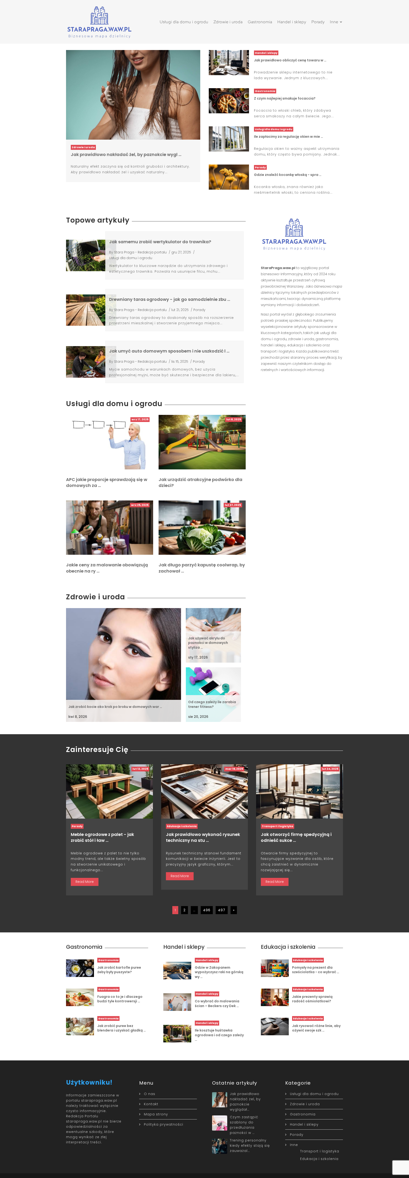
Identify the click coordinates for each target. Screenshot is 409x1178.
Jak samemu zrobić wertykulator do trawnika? (160, 242)
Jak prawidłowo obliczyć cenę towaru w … (290, 60)
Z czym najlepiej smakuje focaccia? (285, 98)
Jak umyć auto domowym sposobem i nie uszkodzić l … (169, 351)
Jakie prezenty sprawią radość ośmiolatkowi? (312, 999)
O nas (149, 1093)
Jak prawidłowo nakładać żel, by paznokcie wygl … (126, 154)
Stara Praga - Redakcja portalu (140, 252)
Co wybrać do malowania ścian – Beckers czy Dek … (217, 1003)
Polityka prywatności (163, 1124)
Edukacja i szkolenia (182, 826)
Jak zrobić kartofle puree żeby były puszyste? (119, 970)
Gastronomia (260, 21)
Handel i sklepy (291, 21)
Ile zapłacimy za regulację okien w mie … (288, 136)
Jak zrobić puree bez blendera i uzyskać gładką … (121, 1028)
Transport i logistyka (277, 826)
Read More (85, 881)
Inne (334, 21)
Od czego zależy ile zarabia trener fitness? (212, 704)
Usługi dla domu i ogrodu (184, 21)
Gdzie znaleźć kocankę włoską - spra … (287, 174)
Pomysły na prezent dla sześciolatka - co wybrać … (315, 970)
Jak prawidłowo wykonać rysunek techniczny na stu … (203, 837)
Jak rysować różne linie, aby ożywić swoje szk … (316, 1028)
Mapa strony (156, 1114)
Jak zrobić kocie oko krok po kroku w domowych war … (115, 706)
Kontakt (151, 1104)
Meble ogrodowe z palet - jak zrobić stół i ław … (102, 837)
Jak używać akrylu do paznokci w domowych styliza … (208, 643)
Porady (318, 21)
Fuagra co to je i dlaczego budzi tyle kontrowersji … (119, 999)
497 (221, 910)
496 (206, 910)
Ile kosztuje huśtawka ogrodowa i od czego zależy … (219, 1035)
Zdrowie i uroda (228, 21)
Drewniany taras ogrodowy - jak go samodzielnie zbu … (169, 299)
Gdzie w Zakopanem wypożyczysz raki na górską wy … (219, 972)
